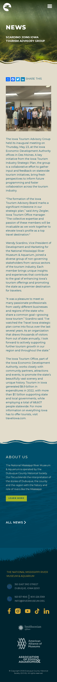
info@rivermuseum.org (30, 601)
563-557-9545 (21, 597)
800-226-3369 (38, 597)
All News (14, 522)
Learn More (16, 498)
